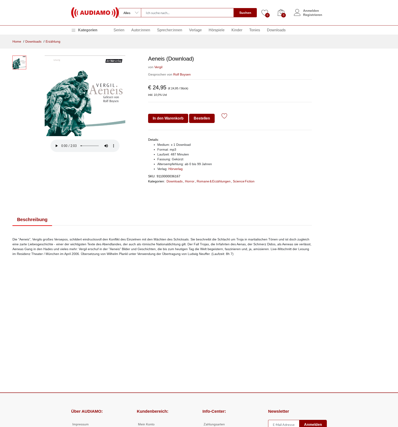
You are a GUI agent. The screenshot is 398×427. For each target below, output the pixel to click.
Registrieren (312, 15)
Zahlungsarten (214, 424)
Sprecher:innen (169, 30)
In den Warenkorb (168, 118)
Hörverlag (175, 169)
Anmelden (311, 10)
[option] (85, 96)
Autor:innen (140, 30)
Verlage (195, 30)
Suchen (245, 13)
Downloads (276, 30)
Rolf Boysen (182, 74)
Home (16, 41)
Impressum (80, 424)
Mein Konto (146, 424)
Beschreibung (32, 219)
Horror (189, 181)
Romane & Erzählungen (214, 181)
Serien (119, 30)
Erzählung (53, 41)
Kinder (236, 30)
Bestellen (202, 118)
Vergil (158, 67)
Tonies (254, 30)
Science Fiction (244, 181)
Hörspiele (217, 30)
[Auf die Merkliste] (224, 116)
